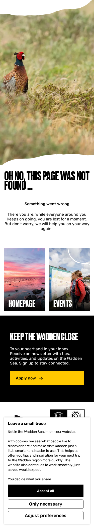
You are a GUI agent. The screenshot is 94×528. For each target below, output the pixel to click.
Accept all (45, 491)
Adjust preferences (45, 515)
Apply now (26, 378)
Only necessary (45, 504)
